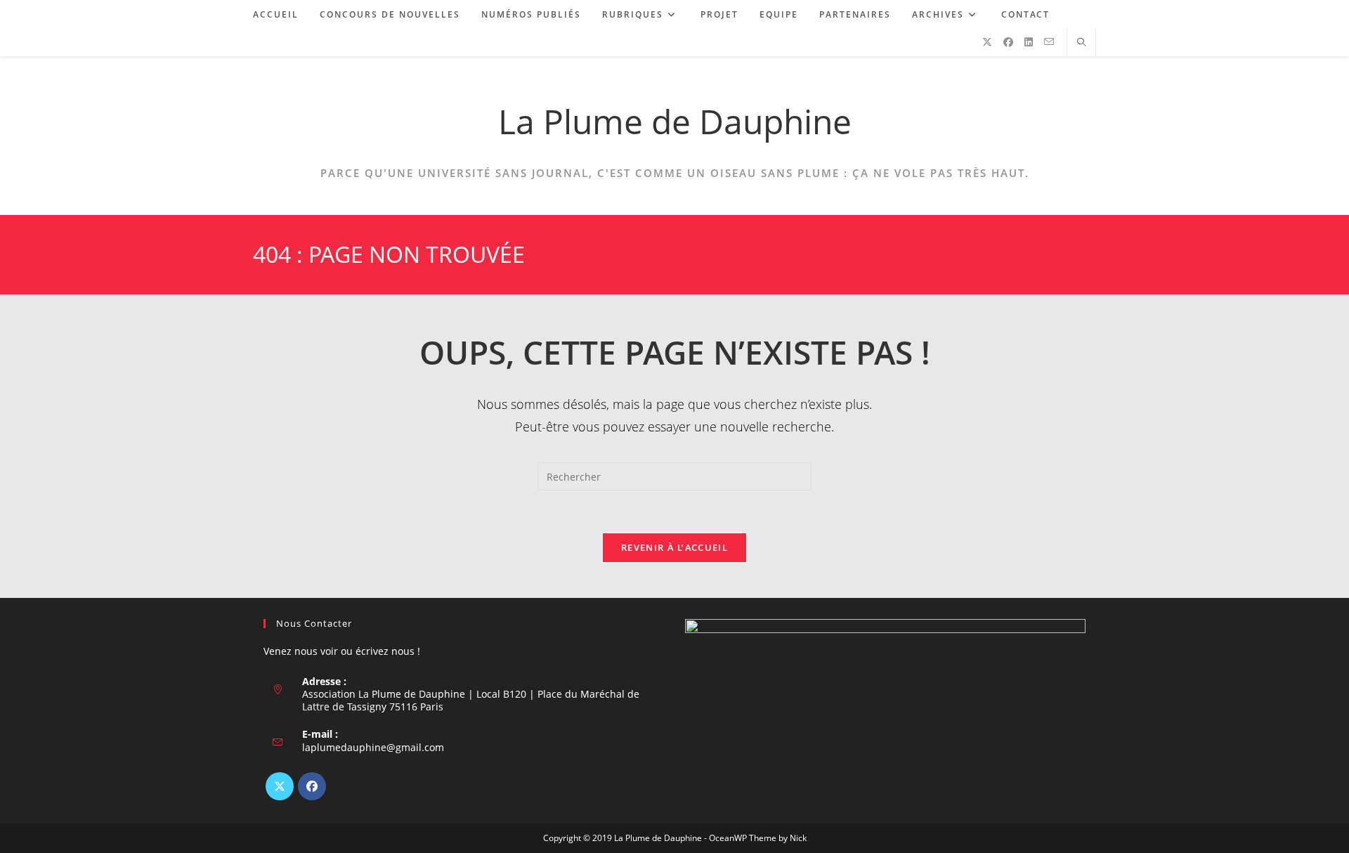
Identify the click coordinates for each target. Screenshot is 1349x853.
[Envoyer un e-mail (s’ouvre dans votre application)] (1049, 42)
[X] (280, 786)
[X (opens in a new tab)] (987, 42)
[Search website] (1081, 43)
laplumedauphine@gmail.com (373, 747)
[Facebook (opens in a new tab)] (1008, 42)
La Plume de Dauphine (675, 121)
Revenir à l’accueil (674, 547)
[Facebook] (312, 786)
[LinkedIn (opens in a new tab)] (1028, 42)
